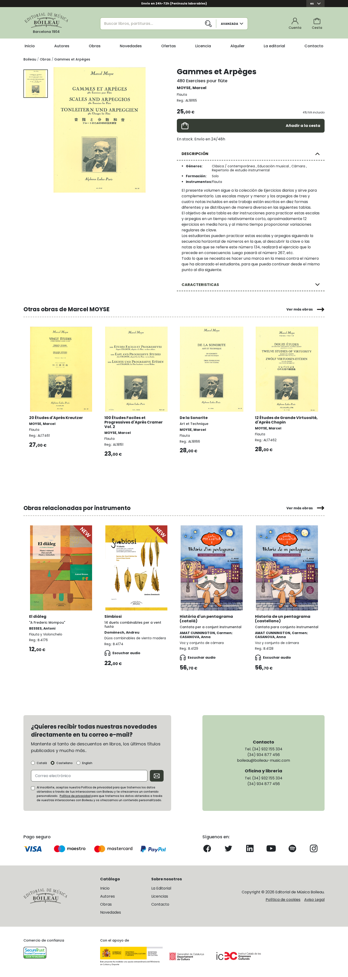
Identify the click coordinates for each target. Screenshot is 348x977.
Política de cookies (283, 899)
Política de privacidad (75, 796)
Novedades (131, 46)
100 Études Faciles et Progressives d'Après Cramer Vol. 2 (133, 422)
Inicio (30, 46)
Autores (61, 46)
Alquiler (237, 46)
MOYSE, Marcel (191, 88)
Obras (95, 46)
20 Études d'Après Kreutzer (56, 417)
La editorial (274, 46)
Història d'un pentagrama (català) (206, 619)
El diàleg (37, 616)
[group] (100, 130)
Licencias (159, 896)
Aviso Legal (314, 899)
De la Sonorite (194, 417)
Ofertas (168, 46)
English (87, 763)
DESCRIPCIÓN (195, 153)
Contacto (313, 46)
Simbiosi (113, 616)
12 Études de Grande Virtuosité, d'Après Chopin (286, 420)
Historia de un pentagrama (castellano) (282, 619)
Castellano (64, 763)
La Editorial (161, 888)
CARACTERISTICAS (200, 284)
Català (42, 763)
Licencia (203, 46)
